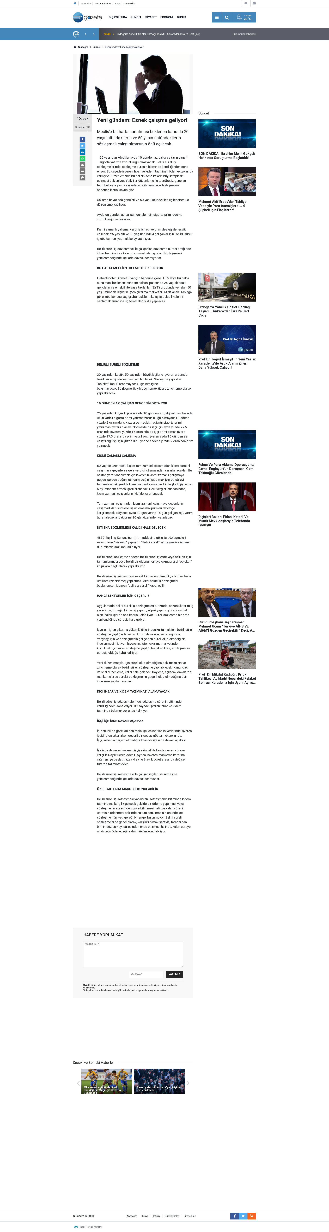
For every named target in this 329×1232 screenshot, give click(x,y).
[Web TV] (246, 3)
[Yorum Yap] (82, 177)
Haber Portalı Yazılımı (90, 1226)
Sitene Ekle (129, 3)
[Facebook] (82, 139)
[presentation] (85, 34)
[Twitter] (82, 145)
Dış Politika (118, 17)
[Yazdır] (82, 171)
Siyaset (151, 17)
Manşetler (86, 3)
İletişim (157, 1216)
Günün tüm (244, 34)
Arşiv (117, 3)
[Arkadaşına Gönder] (82, 165)
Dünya (181, 17)
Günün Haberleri (103, 3)
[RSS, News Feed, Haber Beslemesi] (251, 1216)
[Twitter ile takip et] (243, 1216)
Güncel (136, 17)
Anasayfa (132, 1216)
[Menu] (217, 17)
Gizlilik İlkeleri (172, 1216)
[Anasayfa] (75, 3)
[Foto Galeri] (254, 3)
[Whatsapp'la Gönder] (82, 158)
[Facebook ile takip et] (234, 1216)
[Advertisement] (44, 100)
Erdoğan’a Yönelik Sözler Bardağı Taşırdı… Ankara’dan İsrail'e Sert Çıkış (158, 34)
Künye (145, 1216)
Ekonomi (167, 17)
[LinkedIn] (82, 152)
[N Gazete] (87, 17)
